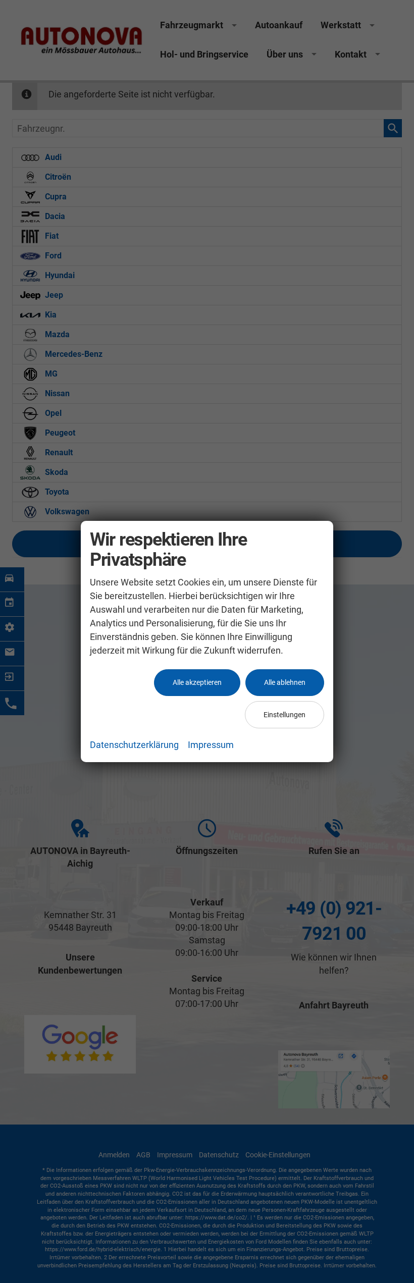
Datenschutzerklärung (134, 744)
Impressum (211, 744)
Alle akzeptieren (197, 682)
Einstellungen (284, 715)
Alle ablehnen (284, 682)
